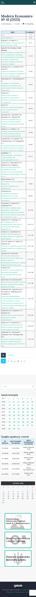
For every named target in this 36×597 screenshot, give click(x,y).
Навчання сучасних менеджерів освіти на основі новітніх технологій (12, 109)
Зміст (3, 35)
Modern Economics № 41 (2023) (17, 18)
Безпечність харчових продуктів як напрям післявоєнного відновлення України (13, 248)
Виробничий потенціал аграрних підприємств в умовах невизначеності (12, 317)
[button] (25, 32)
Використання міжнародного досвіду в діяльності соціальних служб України (12, 236)
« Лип (2, 503)
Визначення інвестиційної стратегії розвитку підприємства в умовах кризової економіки (13, 284)
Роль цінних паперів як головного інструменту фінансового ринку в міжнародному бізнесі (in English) (12, 148)
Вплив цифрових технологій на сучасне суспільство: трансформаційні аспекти (12, 157)
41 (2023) (3, 24)
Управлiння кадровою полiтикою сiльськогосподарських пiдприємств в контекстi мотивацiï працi (13, 73)
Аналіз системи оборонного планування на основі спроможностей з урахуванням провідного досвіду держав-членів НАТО (13, 171)
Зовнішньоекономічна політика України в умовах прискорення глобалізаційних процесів (12, 327)
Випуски (9, 24)
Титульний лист (6, 38)
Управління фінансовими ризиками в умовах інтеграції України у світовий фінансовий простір (13, 133)
